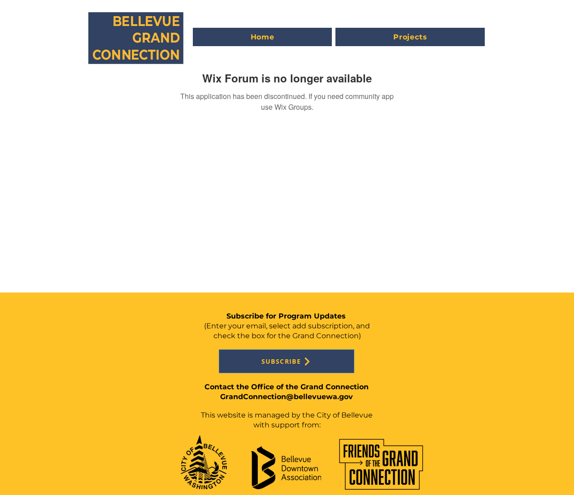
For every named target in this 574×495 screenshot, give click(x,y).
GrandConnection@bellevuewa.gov (286, 396)
